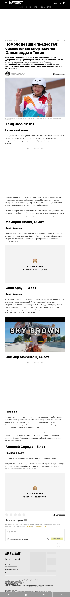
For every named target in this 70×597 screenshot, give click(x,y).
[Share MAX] (26, 594)
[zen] (16, 559)
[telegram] (12, 559)
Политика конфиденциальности (11, 565)
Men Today (16, 2)
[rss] (6, 559)
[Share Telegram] (44, 594)
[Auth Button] (64, 3)
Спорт (15, 40)
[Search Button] (60, 3)
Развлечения (8, 40)
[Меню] (6, 3)
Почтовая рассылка (55, 3)
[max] (19, 559)
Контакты (7, 572)
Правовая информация (11, 569)
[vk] (9, 559)
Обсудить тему (60, 74)
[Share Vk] (8, 594)
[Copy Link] (61, 594)
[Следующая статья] (35, 545)
